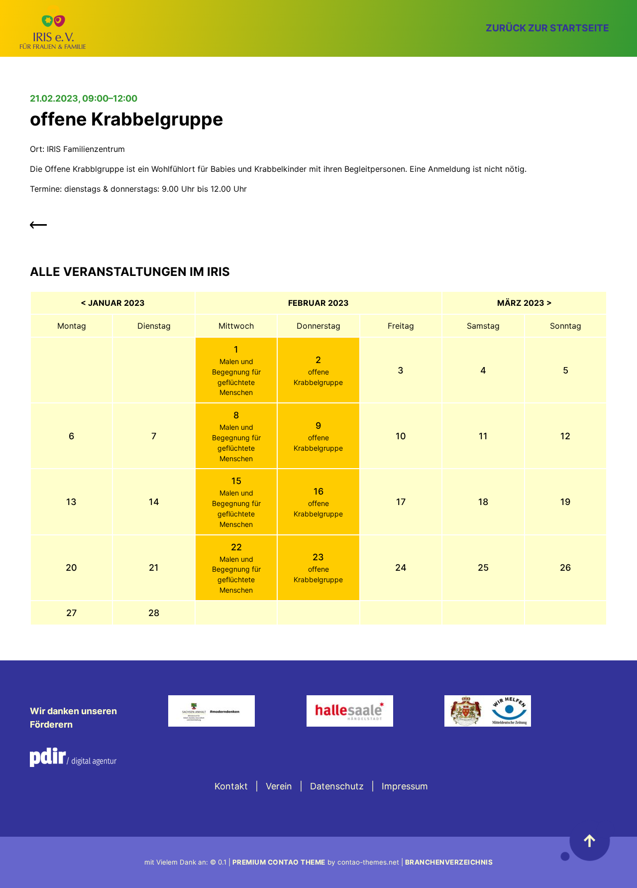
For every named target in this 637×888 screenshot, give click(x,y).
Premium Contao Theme (278, 862)
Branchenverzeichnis (449, 862)
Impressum (405, 786)
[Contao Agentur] (73, 764)
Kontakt (231, 786)
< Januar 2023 (113, 303)
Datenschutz (337, 786)
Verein (279, 786)
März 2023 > (524, 303)
